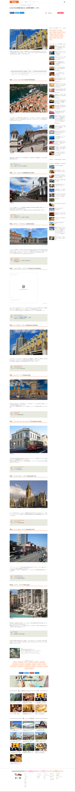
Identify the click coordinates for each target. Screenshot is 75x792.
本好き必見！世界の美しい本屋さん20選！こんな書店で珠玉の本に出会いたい (60, 106)
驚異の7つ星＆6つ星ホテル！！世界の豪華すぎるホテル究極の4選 (60, 62)
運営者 (57, 778)
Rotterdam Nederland (18, 367)
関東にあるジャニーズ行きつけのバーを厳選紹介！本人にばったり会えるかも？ (60, 47)
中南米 (25, 782)
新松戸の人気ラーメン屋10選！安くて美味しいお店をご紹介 (60, 238)
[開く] (30, 71)
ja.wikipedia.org (45, 245)
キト (57, 30)
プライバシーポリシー (59, 776)
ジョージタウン (15, 664)
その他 (44, 778)
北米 (25, 779)
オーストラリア (20, 666)
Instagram (46, 303)
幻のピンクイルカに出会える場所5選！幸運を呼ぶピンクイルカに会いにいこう (60, 132)
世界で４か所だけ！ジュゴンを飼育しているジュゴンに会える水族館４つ (60, 52)
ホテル (38, 778)
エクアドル (60, 30)
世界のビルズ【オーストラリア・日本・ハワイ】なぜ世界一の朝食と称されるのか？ (60, 84)
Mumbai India (16, 413)
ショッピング (45, 773)
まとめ (25, 785)
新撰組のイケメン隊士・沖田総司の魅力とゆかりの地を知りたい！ (60, 95)
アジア (25, 775)
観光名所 (38, 776)
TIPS (44, 776)
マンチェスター (28, 666)
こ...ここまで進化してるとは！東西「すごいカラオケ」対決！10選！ (60, 73)
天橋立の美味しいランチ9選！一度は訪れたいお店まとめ (60, 171)
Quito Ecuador (16, 215)
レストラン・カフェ (46, 775)
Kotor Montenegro (17, 164)
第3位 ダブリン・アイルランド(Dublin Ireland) (20, 75)
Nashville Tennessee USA (18, 576)
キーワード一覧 (52, 775)
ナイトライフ (39, 775)
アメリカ (45, 666)
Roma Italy (16, 632)
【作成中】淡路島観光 (59, 165)
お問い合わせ (52, 779)
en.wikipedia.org (45, 508)
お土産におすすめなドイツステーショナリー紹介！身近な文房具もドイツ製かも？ (60, 142)
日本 (25, 773)
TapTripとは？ (58, 773)
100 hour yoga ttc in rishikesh (60, 203)
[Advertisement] (29, 22)
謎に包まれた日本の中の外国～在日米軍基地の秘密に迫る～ (60, 90)
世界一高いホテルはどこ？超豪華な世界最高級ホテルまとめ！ (60, 79)
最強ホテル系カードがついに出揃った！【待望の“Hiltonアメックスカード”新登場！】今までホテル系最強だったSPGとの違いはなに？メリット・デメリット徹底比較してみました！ (60, 119)
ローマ (26, 668)
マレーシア (21, 664)
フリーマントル (13, 666)
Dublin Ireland (16, 259)
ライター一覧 (52, 778)
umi (21, 648)
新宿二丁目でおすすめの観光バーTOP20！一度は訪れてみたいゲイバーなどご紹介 (60, 195)
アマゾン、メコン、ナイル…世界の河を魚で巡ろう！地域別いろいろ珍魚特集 (60, 126)
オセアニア (26, 778)
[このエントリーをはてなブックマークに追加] (22, 13)
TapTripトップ (52, 773)
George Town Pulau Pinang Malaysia (20, 316)
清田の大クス (57, 198)
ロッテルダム (28, 664)
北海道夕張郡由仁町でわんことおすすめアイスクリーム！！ (60, 185)
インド (44, 664)
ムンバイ (39, 664)
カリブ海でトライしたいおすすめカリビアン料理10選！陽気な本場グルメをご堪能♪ (60, 101)
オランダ (34, 664)
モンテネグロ (54, 30)
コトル (50, 30)
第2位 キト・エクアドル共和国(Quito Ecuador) (20, 74)
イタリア (31, 668)
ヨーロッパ (26, 776)
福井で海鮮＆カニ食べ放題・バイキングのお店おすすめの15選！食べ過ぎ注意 (60, 176)
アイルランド (54, 32)
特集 (25, 786)
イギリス (34, 666)
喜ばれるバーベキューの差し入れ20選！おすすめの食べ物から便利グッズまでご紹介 (60, 147)
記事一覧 (51, 776)
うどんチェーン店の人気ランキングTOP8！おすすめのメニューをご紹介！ (60, 153)
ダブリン (51, 32)
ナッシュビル (40, 666)
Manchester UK (17, 521)
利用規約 (57, 775)
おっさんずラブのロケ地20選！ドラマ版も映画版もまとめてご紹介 (60, 68)
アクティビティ (39, 773)
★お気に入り (60, 12)
